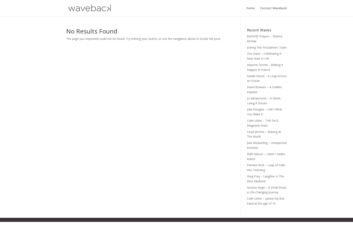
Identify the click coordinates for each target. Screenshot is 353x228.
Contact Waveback (273, 8)
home (251, 8)
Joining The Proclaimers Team (267, 47)
